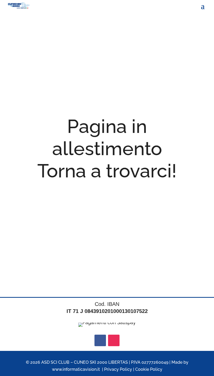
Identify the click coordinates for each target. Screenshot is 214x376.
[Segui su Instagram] (114, 340)
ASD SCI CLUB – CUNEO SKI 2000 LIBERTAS (84, 362)
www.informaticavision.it (76, 369)
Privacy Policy (118, 369)
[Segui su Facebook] (100, 340)
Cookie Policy (148, 369)
